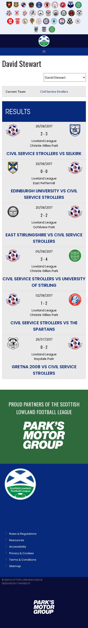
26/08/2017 (44, 126)
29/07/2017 (44, 339)
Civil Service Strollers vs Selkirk (44, 154)
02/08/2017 (44, 295)
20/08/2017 (44, 207)
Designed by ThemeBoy (16, 583)
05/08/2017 (44, 251)
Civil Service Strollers (54, 91)
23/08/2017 (44, 164)
